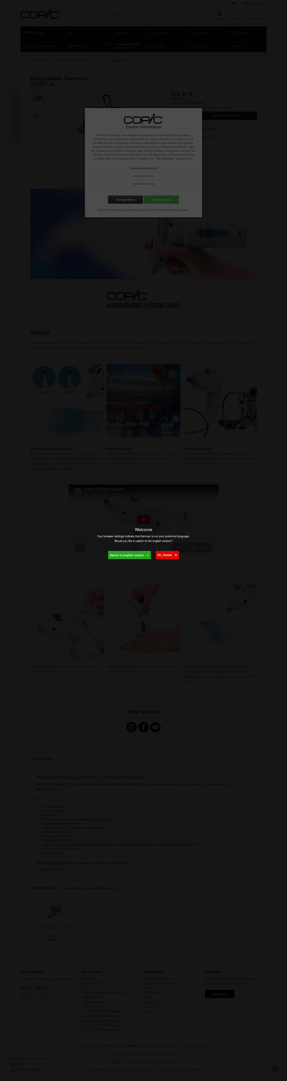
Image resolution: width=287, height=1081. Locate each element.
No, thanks (165, 555)
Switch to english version (127, 555)
